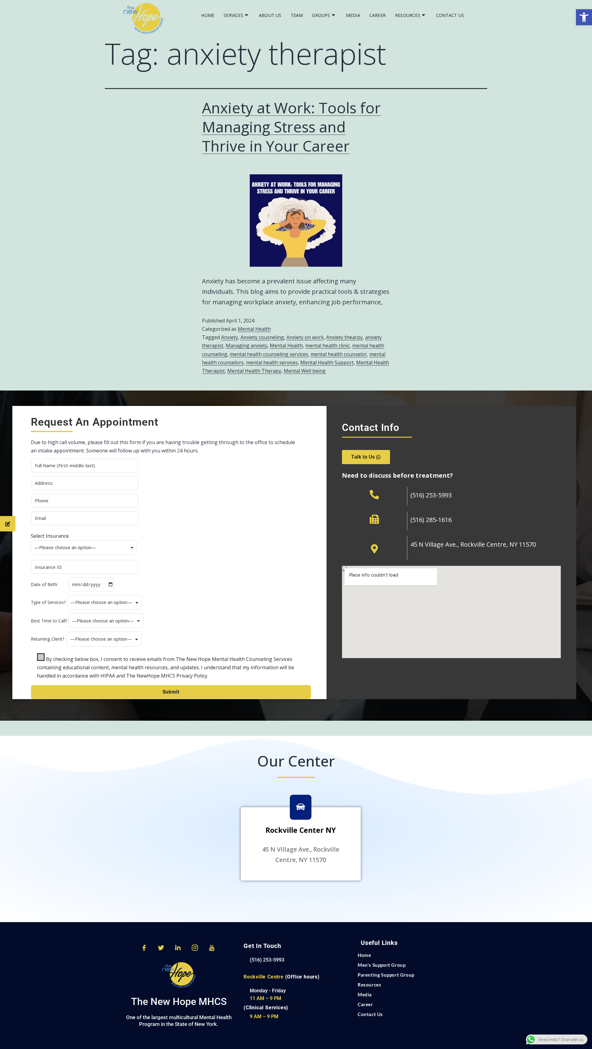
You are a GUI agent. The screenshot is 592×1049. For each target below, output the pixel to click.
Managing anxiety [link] (246, 345)
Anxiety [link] (229, 337)
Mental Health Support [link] (327, 362)
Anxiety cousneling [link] (262, 337)
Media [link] (353, 15)
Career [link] (377, 15)
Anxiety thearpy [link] (344, 337)
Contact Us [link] (450, 15)
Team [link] (297, 15)
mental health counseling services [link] (269, 354)
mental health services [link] (272, 362)
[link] (584, 17)
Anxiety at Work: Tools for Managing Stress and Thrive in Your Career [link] (291, 127)
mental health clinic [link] (327, 345)
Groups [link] (321, 15)
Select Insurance (50, 536)
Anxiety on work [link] (305, 337)
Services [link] (233, 15)
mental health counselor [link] (338, 354)
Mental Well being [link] (305, 370)
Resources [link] (407, 15)
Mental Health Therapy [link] (254, 370)
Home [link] (207, 15)
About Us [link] (270, 15)
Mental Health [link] (254, 329)
